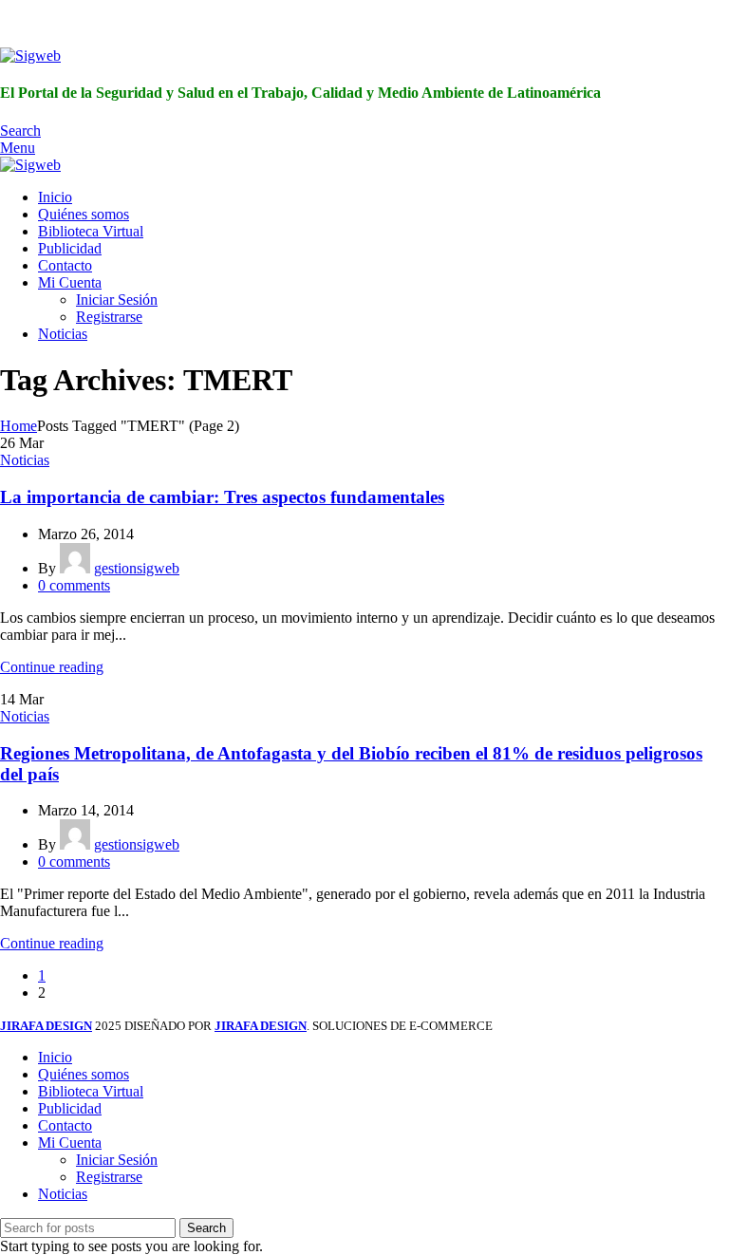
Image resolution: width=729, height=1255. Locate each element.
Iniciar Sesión (117, 299)
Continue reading (51, 667)
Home (18, 426)
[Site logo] (30, 55)
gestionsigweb (136, 568)
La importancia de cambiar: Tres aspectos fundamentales (222, 497)
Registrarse (109, 317)
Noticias (24, 460)
